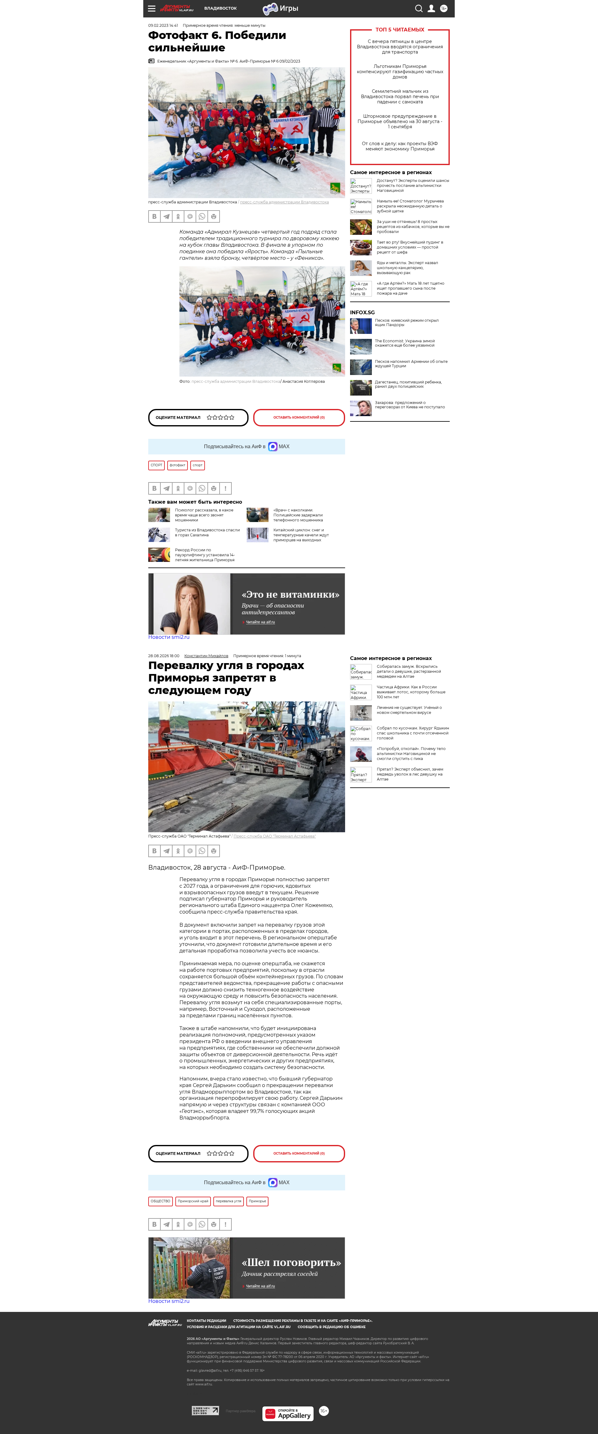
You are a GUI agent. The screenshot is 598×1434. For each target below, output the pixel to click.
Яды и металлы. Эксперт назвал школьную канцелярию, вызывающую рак (407, 267)
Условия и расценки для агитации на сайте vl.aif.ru (239, 1327)
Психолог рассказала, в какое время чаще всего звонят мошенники (204, 515)
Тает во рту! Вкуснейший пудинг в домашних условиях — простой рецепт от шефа (410, 247)
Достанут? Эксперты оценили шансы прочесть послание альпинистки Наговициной (413, 185)
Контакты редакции (206, 1321)
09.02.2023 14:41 (163, 25)
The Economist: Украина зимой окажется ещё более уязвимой (405, 343)
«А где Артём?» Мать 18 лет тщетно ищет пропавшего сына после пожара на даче (410, 288)
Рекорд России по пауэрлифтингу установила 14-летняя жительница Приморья (205, 555)
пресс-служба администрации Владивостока (284, 202)
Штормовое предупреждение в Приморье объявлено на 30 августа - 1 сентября (400, 122)
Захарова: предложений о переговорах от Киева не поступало (410, 405)
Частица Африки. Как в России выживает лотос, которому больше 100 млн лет (411, 692)
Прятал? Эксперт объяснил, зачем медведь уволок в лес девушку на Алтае (410, 774)
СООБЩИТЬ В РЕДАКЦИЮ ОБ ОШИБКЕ (332, 1327)
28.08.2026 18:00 (163, 655)
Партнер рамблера (240, 1411)
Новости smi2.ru (169, 637)
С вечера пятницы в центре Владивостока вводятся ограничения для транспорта (400, 47)
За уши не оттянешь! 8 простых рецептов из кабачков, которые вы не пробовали (413, 226)
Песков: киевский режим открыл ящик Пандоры (407, 322)
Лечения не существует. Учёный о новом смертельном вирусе (409, 710)
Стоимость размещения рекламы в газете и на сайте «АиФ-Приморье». (303, 1321)
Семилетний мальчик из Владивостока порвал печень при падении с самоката (400, 97)
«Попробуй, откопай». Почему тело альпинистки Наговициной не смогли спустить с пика (411, 753)
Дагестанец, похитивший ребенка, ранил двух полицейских (408, 384)
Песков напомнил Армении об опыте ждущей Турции (411, 363)
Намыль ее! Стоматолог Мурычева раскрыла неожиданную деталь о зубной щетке (410, 206)
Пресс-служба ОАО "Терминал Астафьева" (275, 836)
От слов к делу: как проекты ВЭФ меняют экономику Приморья (400, 146)
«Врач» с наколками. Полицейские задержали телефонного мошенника (298, 515)
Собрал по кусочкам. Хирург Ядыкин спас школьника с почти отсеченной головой (413, 733)
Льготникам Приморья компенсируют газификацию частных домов (400, 72)
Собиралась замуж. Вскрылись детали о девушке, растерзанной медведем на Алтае (409, 671)
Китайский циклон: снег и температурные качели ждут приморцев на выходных (301, 535)
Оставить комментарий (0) (299, 417)
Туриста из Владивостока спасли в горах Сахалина (207, 532)
